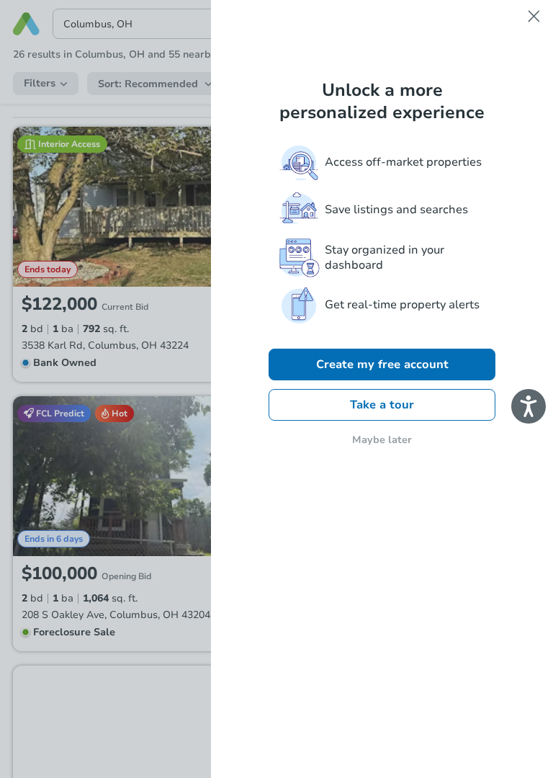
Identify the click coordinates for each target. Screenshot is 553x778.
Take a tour (382, 405)
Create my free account (382, 364)
